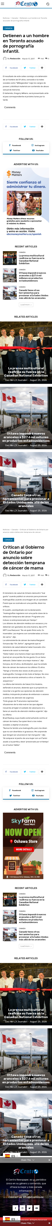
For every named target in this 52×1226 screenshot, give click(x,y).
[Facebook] (10, 145)
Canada (15, 18)
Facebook (16, 145)
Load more (25, 301)
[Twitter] (11, 151)
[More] (42, 68)
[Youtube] (33, 151)
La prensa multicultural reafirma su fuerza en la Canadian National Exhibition (31, 256)
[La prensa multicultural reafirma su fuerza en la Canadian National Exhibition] (10, 254)
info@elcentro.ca (33, 1193)
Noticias (6, 18)
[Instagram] (32, 145)
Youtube (40, 150)
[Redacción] (5, 59)
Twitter (16, 150)
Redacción (15, 59)
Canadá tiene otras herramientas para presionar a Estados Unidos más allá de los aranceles (33, 290)
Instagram (39, 145)
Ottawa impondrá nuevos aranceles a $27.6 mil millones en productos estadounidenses (32, 273)
